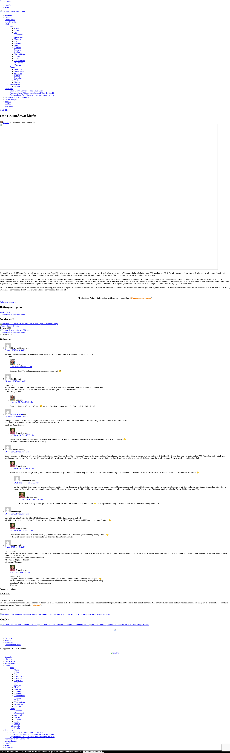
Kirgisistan (18, 39)
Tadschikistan (19, 54)
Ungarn (17, 82)
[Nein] (103, 752)
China (16, 28)
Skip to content (5, 1)
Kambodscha (19, 35)
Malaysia (17, 43)
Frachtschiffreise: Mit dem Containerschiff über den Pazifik (32, 93)
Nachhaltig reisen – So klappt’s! (17, 97)
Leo (6, 123)
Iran (15, 33)
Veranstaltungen (11, 99)
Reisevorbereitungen (8, 302)
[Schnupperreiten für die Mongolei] (15, 330)
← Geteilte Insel (6, 312)
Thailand (17, 56)
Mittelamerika (15, 84)
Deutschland (19, 71)
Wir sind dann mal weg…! (10, 326)
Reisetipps (9, 89)
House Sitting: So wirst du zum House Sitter (26, 91)
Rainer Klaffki (17, 414)
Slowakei (17, 78)
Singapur (17, 50)
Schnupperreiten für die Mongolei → (14, 314)
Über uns (8, 18)
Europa (12, 67)
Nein (89, 752)
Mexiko (17, 86)
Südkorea (18, 52)
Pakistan (17, 48)
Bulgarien (18, 69)
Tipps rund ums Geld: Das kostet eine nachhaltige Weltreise (32, 95)
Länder (7, 24)
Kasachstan (18, 37)
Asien (12, 26)
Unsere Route (10, 20)
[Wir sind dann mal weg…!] (29, 324)
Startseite (8, 15)
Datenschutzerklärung (13, 645)
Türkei (16, 58)
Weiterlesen (97, 752)
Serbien (17, 76)
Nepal (16, 46)
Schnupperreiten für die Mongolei (13, 332)
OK (85, 752)
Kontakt (8, 5)
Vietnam (17, 65)
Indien (16, 30)
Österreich (18, 74)
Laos (16, 41)
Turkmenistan (19, 61)
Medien (8, 7)
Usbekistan (18, 63)
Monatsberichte (10, 22)
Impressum (9, 106)
